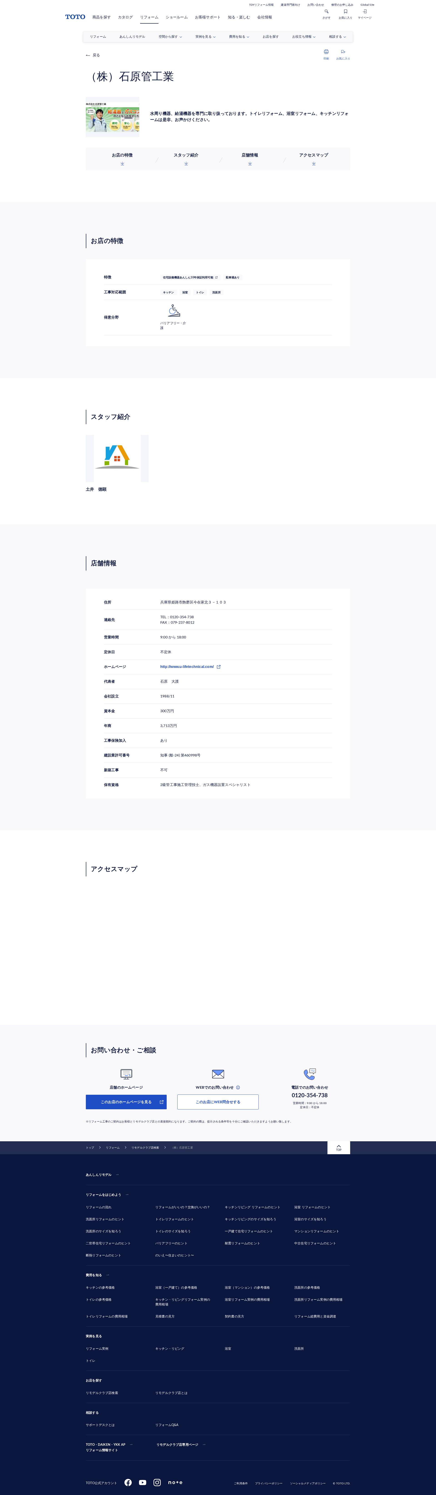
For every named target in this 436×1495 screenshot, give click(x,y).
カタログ (125, 17)
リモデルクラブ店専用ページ (177, 1444)
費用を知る (94, 1275)
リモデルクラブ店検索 (145, 1147)
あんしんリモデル (98, 1174)
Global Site (367, 4)
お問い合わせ (315, 4)
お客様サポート (208, 17)
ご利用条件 (241, 1483)
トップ (90, 1147)
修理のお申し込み (342, 4)
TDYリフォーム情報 (261, 4)
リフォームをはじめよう (103, 1194)
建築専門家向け (290, 4)
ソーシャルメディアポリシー (308, 1483)
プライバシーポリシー (268, 1483)
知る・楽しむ (239, 17)
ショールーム (177, 17)
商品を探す (101, 17)
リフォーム (149, 17)
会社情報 (264, 17)
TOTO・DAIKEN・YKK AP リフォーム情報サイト (105, 1447)
